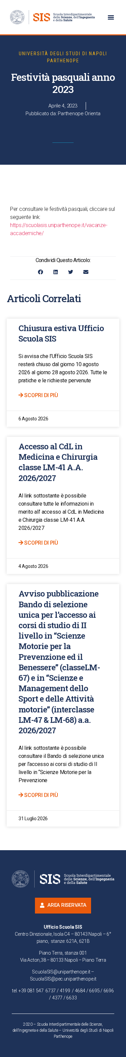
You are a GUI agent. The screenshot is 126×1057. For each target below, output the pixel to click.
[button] (111, 17)
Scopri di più (40, 395)
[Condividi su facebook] (40, 272)
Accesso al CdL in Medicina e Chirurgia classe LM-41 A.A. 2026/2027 (57, 462)
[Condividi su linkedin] (55, 272)
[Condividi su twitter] (70, 272)
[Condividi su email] (85, 272)
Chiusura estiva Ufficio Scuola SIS (61, 333)
